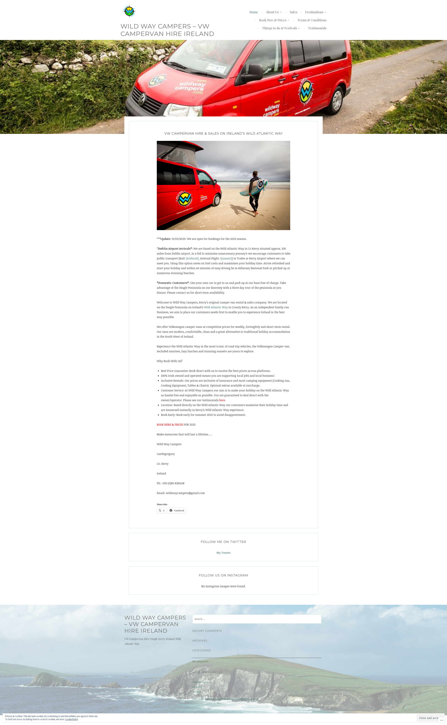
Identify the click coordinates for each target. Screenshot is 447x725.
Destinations (314, 12)
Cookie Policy (71, 719)
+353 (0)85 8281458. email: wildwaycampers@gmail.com (225, 699)
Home (254, 12)
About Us (272, 12)
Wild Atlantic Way (216, 307)
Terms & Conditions (312, 20)
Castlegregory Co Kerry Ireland (200, 686)
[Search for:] (256, 619)
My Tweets (224, 553)
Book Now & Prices (272, 20)
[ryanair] (226, 258)
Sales (293, 12)
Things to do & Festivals (279, 28)
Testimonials (317, 28)
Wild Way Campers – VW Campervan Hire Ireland (167, 30)
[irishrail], (192, 258)
